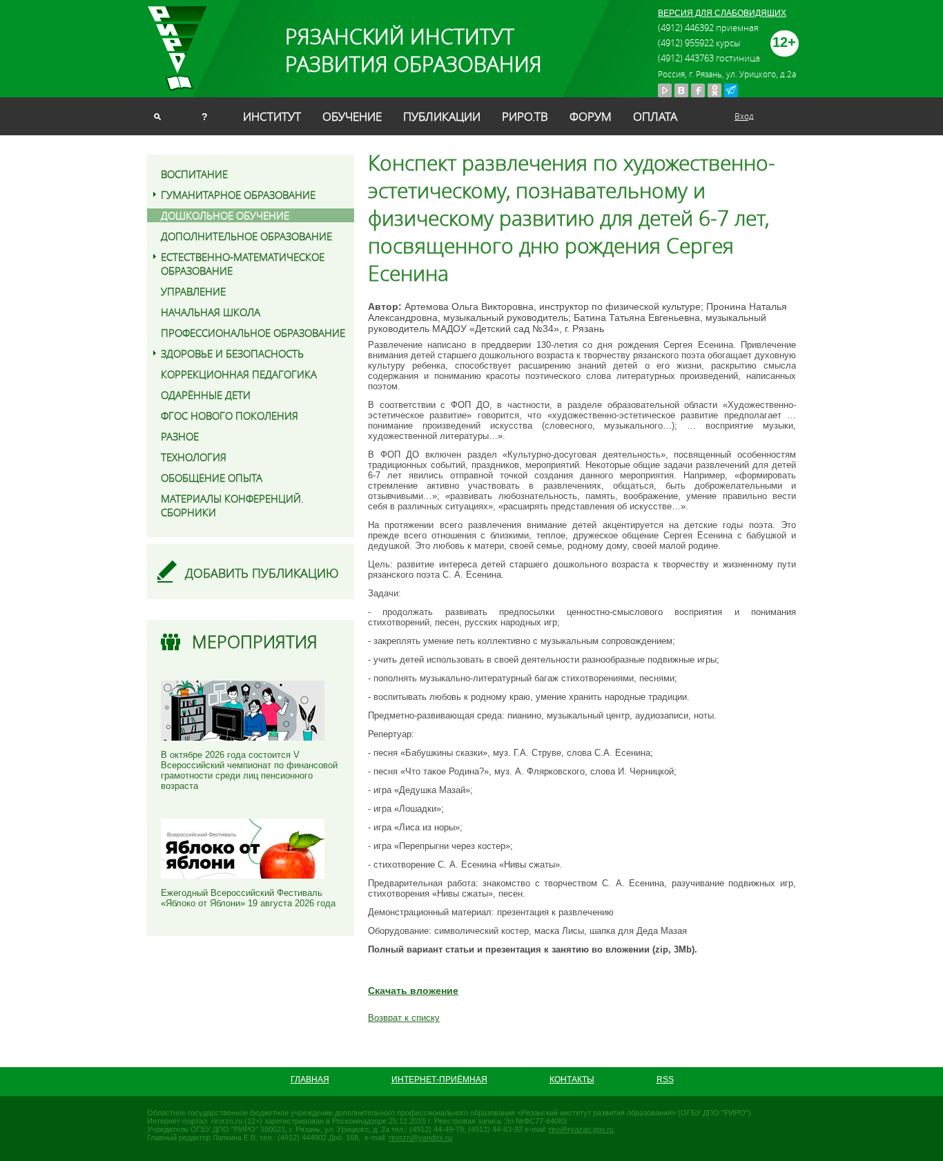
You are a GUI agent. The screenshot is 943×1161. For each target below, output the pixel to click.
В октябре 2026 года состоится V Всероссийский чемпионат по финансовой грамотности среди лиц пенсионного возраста (249, 770)
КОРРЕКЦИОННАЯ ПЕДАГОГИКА (239, 374)
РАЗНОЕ (180, 436)
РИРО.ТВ (525, 116)
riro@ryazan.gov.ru (581, 1129)
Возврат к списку (404, 1018)
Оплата (655, 116)
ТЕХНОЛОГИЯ (193, 457)
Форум (591, 116)
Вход (744, 115)
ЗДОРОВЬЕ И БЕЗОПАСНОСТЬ (232, 353)
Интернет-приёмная (439, 1079)
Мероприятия (255, 641)
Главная (310, 1079)
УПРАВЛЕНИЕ (193, 291)
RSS (665, 1079)
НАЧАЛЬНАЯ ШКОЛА (210, 312)
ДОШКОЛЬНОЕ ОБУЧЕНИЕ (225, 215)
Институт (272, 116)
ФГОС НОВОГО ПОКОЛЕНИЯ (229, 415)
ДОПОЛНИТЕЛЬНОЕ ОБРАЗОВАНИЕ (246, 236)
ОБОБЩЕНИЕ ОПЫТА (211, 478)
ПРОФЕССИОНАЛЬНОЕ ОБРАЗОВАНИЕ (253, 333)
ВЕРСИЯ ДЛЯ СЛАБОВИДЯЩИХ (722, 13)
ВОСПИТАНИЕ (194, 174)
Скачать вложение (413, 990)
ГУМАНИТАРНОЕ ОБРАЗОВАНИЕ (238, 195)
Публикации (441, 116)
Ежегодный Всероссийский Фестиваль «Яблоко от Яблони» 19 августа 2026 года (248, 898)
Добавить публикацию (262, 573)
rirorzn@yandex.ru (420, 1137)
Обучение (352, 116)
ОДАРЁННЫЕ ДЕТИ (206, 395)
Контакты (572, 1079)
